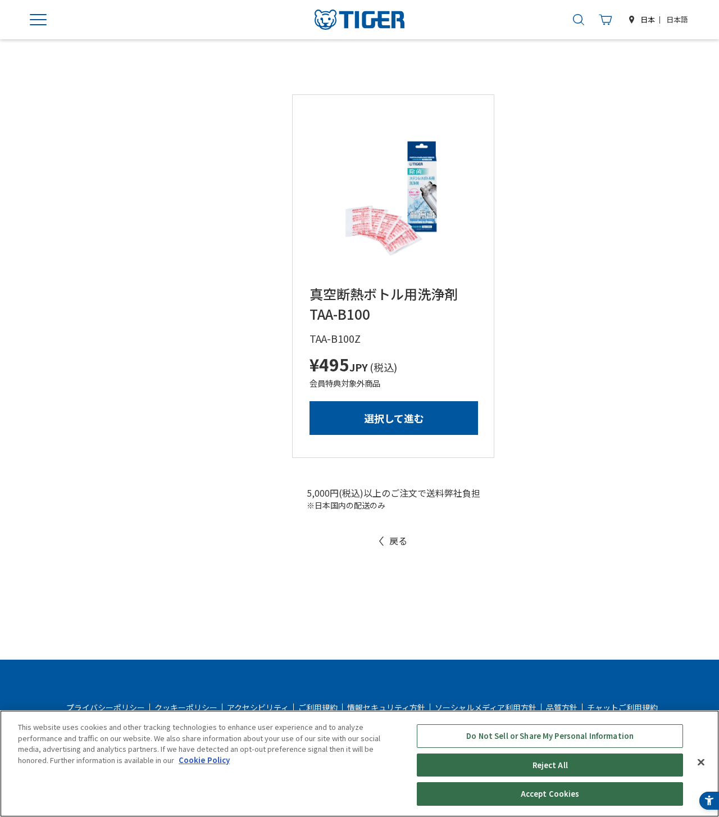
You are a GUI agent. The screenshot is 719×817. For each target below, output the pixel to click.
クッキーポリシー (185, 707)
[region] (359, 763)
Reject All (550, 765)
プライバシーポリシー (105, 707)
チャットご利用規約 (622, 707)
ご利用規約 (318, 707)
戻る (398, 540)
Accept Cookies (550, 793)
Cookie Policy (204, 760)
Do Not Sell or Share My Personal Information (550, 735)
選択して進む (394, 418)
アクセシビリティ (258, 707)
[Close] (701, 762)
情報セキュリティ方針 (386, 707)
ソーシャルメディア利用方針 (485, 707)
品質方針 (561, 707)
